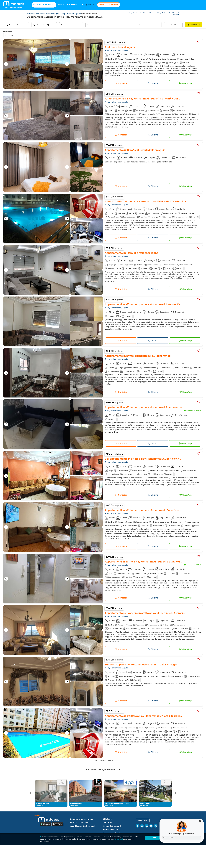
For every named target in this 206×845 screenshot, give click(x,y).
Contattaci (107, 822)
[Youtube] (151, 826)
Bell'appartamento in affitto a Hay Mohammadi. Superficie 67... (143, 458)
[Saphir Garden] (166, 782)
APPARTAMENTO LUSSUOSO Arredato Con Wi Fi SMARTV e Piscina (145, 201)
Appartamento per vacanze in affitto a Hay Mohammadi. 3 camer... (145, 613)
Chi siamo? (107, 819)
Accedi (90, 5)
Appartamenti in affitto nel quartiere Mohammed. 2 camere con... (144, 407)
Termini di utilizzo (110, 830)
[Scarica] (51, 821)
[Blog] (146, 826)
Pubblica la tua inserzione (108, 4)
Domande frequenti (112, 826)
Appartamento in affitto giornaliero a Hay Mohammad (138, 355)
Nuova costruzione (67, 5)
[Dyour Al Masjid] (97, 782)
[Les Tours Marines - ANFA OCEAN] (130, 782)
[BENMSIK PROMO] (61, 782)
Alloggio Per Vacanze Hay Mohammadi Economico (142, 12)
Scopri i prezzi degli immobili (82, 826)
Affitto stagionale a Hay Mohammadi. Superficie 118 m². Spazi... (142, 98)
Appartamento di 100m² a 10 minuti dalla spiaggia (135, 150)
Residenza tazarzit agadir (120, 47)
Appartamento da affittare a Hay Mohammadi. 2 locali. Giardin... (143, 716)
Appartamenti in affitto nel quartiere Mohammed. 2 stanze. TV (142, 304)
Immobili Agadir (53, 13)
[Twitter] (142, 826)
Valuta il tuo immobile (44, 5)
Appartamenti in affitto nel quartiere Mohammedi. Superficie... (143, 510)
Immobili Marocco (35, 13)
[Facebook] (137, 826)
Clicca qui (119, 839)
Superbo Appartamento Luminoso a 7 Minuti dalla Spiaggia (141, 664)
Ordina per (7, 31)
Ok (154, 838)
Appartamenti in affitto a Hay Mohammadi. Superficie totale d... (143, 561)
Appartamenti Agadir (71, 13)
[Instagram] (155, 826)
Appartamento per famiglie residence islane (131, 253)
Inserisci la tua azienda (80, 822)
